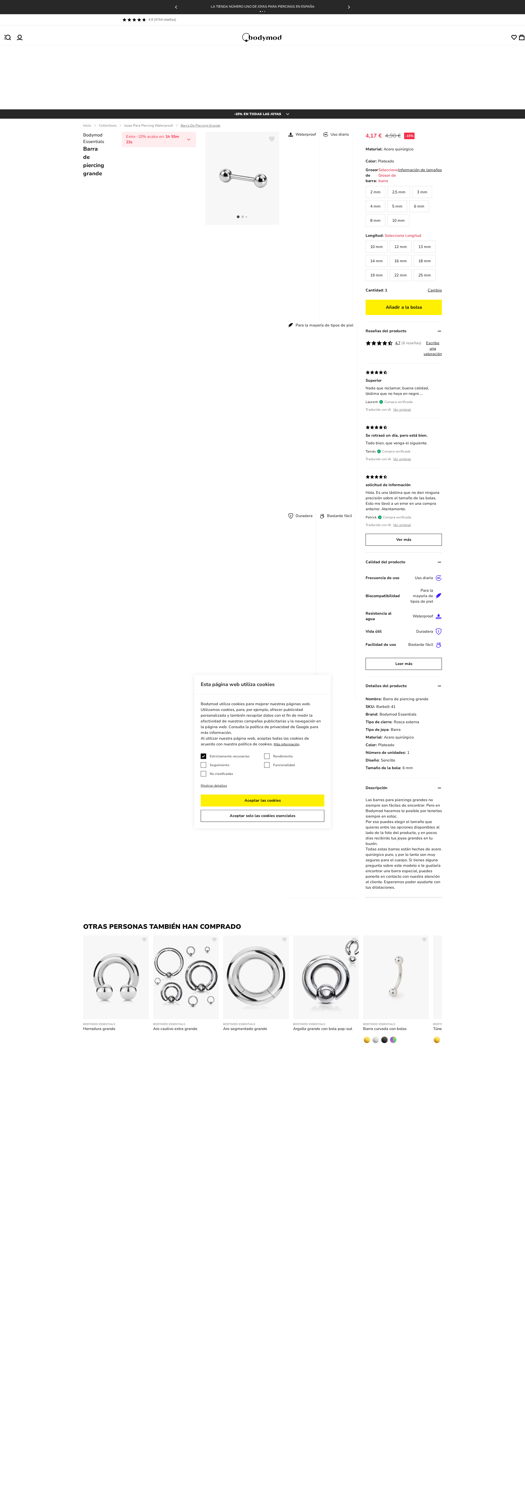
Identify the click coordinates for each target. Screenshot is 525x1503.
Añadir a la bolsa (404, 307)
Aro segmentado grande (245, 1028)
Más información (286, 744)
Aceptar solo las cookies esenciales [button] (262, 815)
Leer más (403, 663)
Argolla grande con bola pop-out (322, 1028)
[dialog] (262, 751)
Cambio (435, 290)
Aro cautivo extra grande (175, 1028)
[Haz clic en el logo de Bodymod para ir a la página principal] (266, 37)
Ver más (403, 539)
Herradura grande (99, 1028)
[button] (260, 11)
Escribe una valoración (433, 348)
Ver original (402, 409)
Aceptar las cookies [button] (262, 800)
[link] (375, 192)
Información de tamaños (420, 170)
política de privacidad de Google (279, 726)
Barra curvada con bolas (385, 1028)
